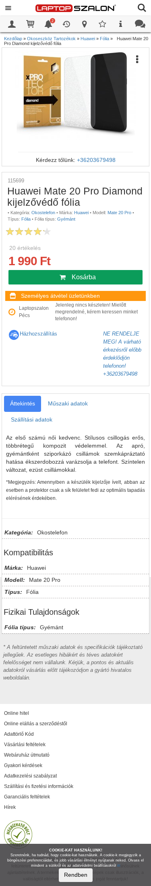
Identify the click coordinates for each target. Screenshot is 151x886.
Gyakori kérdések (23, 765)
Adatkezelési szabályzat (30, 776)
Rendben (75, 875)
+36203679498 (96, 160)
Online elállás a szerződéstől (35, 723)
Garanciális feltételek (27, 797)
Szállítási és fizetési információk (38, 786)
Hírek (10, 807)
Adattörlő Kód (19, 734)
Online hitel (16, 713)
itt (118, 865)
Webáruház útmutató (27, 755)
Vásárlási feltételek (25, 744)
